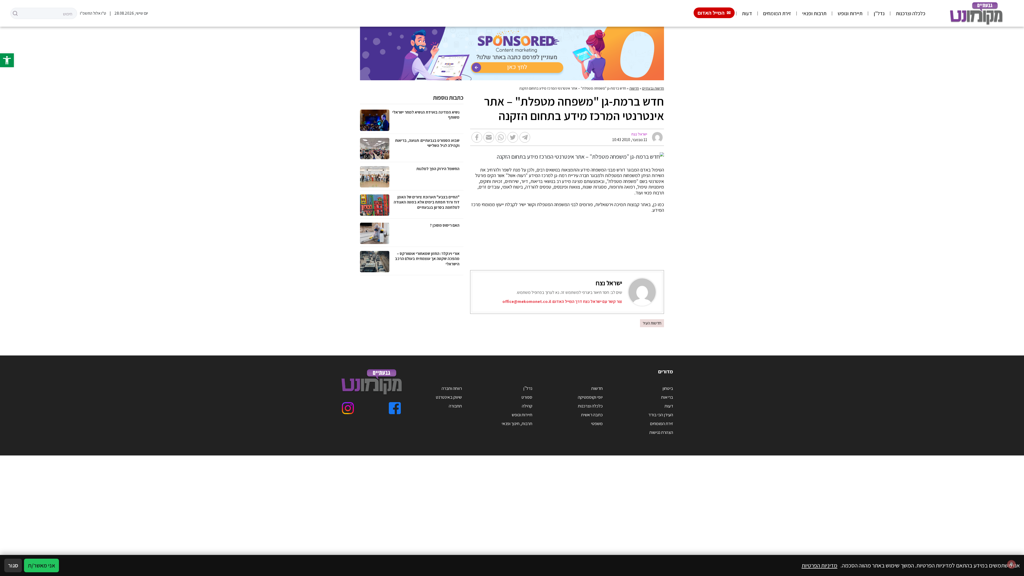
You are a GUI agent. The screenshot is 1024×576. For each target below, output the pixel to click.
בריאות (667, 397)
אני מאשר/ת (41, 565)
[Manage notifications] (1011, 564)
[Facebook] (394, 408)
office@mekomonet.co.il (526, 301)
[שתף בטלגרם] (524, 137)
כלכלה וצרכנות (910, 13)
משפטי (597, 423)
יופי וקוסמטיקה (590, 397)
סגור (13, 565)
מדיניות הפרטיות (819, 565)
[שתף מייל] (488, 137)
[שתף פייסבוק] (476, 137)
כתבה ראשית (592, 415)
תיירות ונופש (850, 13)
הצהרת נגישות (661, 432)
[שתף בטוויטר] (512, 137)
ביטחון (667, 388)
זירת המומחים (777, 13)
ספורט (526, 397)
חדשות (634, 88)
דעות (747, 13)
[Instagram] (348, 408)
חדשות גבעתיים (653, 88)
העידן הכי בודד (660, 415)
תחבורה (455, 406)
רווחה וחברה (452, 388)
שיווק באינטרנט (449, 397)
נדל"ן (879, 13)
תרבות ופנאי (814, 13)
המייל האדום (711, 12)
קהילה (527, 406)
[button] (7, 60)
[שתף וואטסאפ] (500, 137)
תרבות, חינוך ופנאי (517, 423)
